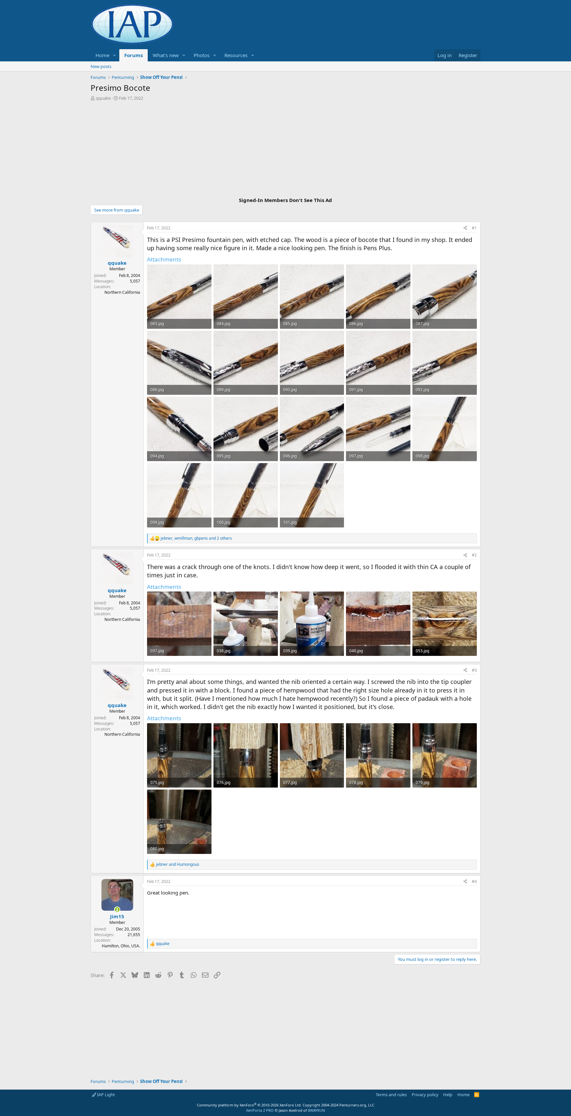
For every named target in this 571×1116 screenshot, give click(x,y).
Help (447, 1095)
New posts (101, 66)
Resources (235, 55)
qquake (103, 98)
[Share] (465, 228)
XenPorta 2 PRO (260, 1110)
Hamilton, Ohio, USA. (121, 946)
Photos (201, 55)
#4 (474, 881)
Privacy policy (425, 1095)
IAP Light (105, 1095)
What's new (166, 55)
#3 (474, 670)
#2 (474, 555)
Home (102, 55)
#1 (474, 228)
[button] (114, 55)
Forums (133, 55)
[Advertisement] (285, 150)
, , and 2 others (196, 538)
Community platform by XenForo (249, 1104)
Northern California (122, 292)
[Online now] (117, 909)
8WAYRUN (316, 1110)
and (177, 864)
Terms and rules (391, 1095)
